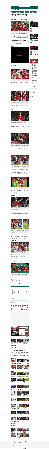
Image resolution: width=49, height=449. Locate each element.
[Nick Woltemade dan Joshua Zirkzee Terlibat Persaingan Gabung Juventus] (31, 40)
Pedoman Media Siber (15, 443)
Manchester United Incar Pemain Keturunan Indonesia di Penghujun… (35, 51)
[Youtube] (13, 445)
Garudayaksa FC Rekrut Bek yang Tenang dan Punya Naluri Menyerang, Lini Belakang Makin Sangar (13, 395)
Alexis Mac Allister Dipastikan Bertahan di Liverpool (19, 408)
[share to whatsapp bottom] (24, 309)
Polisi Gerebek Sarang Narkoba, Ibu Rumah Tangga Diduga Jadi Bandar (13, 437)
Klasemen (15, 9)
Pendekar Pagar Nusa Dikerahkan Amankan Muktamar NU (25, 432)
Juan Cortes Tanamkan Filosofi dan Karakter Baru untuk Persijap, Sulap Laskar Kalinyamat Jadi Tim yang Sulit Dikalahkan (26, 389)
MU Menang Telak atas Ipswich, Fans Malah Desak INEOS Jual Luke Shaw (25, 402)
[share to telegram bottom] (25, 309)
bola (13, 7)
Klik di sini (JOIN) (14, 65)
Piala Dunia (12, 371)
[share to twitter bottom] (22, 309)
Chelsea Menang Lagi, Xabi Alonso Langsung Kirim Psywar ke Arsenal (34, 81)
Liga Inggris (12, 397)
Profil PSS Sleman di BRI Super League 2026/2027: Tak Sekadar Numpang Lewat (19, 395)
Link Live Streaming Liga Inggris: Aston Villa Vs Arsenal (13, 402)
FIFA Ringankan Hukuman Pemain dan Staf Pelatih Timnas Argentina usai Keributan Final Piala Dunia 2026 (25, 376)
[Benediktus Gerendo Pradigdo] (11, 19)
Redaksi (11, 443)
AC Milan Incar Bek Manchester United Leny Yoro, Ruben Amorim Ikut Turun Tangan (13, 421)
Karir (19, 443)
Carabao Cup (21, 35)
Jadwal (13, 9)
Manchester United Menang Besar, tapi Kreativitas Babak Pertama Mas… (35, 54)
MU (14, 36)
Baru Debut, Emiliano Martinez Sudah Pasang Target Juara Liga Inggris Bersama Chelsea (35, 83)
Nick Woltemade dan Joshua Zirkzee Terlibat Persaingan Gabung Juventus (35, 40)
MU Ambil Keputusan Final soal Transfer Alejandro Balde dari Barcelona (19, 415)
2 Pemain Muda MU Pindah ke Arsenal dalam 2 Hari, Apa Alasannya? (13, 343)
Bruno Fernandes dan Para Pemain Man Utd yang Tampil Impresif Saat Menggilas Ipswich (34, 89)
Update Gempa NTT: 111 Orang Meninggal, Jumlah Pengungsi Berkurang (13, 432)
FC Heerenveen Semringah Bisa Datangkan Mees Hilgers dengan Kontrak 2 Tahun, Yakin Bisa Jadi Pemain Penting (19, 363)
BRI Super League (13, 384)
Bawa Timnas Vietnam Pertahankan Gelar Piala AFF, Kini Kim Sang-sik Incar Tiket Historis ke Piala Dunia (13, 376)
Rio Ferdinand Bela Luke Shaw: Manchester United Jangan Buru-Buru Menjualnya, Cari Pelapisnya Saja (26, 343)
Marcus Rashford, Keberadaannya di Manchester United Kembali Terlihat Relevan (35, 65)
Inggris (11, 9)
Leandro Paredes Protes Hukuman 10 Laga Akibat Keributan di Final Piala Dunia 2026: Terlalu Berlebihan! (19, 376)
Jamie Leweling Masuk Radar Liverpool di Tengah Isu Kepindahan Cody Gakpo (13, 408)
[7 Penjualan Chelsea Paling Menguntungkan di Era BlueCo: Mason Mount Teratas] (34, 24)
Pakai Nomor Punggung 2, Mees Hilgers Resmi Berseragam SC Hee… (35, 42)
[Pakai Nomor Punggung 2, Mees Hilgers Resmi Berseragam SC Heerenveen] (31, 42)
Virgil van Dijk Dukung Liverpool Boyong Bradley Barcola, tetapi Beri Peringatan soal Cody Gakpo (34, 71)
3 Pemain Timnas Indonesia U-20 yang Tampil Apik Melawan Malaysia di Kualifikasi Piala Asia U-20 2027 (19, 369)
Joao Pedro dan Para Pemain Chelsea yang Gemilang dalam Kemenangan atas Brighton (35, 86)
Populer (32, 57)
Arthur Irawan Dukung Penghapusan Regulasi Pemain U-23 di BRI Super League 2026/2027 (13, 389)
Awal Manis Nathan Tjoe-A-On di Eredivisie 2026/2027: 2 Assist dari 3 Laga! (26, 363)
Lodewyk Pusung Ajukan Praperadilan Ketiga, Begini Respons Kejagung (19, 437)
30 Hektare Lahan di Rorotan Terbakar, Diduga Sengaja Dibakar (25, 437)
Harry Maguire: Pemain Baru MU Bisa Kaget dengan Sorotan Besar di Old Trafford (19, 402)
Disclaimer (14, 442)
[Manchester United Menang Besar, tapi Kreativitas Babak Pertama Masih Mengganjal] (31, 54)
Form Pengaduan (20, 442)
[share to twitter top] (22, 19)
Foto (17, 9)
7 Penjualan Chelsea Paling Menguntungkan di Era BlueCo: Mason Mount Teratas (34, 26)
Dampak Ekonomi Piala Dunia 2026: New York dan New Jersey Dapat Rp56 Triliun (19, 382)
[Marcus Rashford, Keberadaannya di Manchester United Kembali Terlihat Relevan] (34, 61)
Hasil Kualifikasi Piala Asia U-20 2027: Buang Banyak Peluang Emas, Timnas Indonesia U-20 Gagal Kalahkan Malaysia (26, 369)
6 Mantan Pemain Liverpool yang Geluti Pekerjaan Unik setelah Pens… (35, 28)
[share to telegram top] (25, 19)
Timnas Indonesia (13, 358)
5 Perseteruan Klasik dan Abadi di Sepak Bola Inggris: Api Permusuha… (35, 30)
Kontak (11, 442)
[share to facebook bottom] (21, 309)
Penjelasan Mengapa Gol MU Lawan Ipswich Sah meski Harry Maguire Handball (19, 352)
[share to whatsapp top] (24, 19)
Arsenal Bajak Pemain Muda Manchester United (19, 342)
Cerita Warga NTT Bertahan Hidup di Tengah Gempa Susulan (19, 432)
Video (18, 9)
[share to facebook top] (21, 19)
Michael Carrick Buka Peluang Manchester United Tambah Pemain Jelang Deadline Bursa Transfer (34, 49)
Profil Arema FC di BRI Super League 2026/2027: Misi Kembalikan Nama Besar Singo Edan (26, 395)
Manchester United (15, 35)
